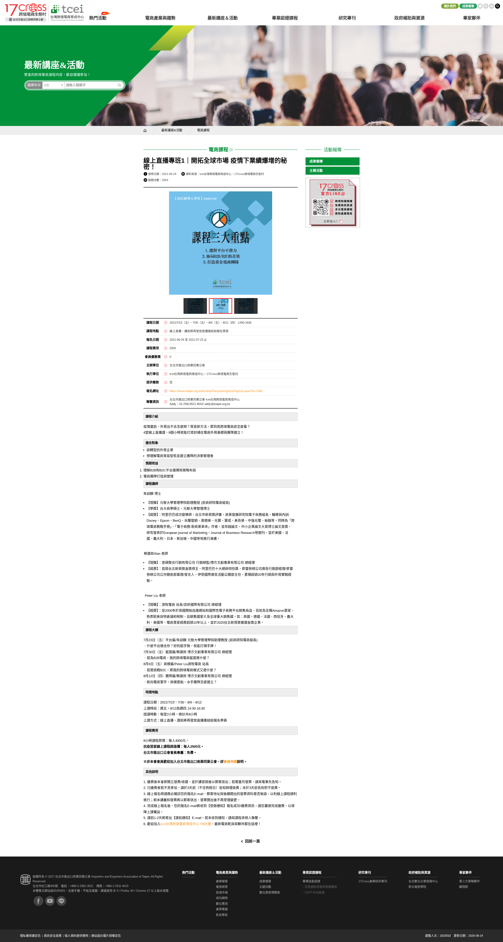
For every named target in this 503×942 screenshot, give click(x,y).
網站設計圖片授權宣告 (106, 935)
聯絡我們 (491, 6)
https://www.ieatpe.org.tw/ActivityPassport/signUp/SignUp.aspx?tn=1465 (216, 391)
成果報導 (468, 6)
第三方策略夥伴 (469, 881)
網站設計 (50, 890)
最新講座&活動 (171, 130)
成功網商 (222, 898)
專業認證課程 (312, 872)
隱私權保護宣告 (30, 935)
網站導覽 (485, 6)
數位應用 (222, 903)
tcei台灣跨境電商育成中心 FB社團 (186, 824)
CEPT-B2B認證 (315, 892)
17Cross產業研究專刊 (372, 881)
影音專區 (222, 914)
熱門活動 (188, 872)
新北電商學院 (417, 886)
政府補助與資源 (419, 872)
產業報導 (222, 881)
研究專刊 (347, 18)
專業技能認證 (311, 881)
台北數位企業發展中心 (423, 881)
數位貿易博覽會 (269, 892)
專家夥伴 (465, 872)
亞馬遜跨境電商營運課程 (321, 886)
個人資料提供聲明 (76, 935)
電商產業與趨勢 (227, 872)
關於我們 (450, 6)
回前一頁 (252, 841)
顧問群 (463, 886)
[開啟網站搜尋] (497, 6)
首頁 (480, 6)
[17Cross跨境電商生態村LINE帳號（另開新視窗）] (61, 901)
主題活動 (316, 171)
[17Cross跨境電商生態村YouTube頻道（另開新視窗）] (50, 901)
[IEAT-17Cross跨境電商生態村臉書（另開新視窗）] (38, 901)
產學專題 (222, 909)
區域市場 (222, 892)
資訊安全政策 (52, 935)
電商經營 (222, 886)
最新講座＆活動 (270, 872)
